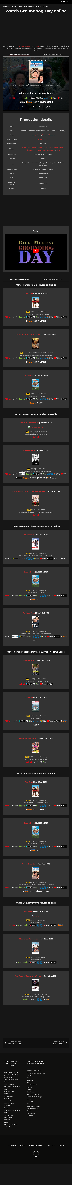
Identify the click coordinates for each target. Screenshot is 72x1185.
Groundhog (40, 148)
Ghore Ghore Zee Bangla (34, 1097)
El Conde (6, 1098)
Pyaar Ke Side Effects (29, 738)
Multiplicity (29, 535)
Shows (45, 6)
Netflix (14, 6)
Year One (29, 293)
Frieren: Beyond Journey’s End (36, 1073)
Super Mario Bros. (9, 1091)
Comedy (18, 46)
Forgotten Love (8, 1096)
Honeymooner (14, 1044)
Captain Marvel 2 (9, 1084)
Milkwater (28, 911)
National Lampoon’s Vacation (29, 334)
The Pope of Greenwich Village (28, 976)
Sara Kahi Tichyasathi (33, 1106)
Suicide (61, 148)
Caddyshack (29, 375)
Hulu (20, 6)
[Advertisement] (36, 29)
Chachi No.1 (30, 1115)
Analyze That (29, 613)
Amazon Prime (29, 6)
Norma (6, 1108)
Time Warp (37, 150)
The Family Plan (8, 1127)
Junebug (29, 697)
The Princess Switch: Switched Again (28, 491)
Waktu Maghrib (8, 1117)
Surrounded (7, 1101)
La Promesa (30, 1101)
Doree (29, 1111)
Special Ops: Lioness (33, 1094)
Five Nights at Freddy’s (10, 1124)
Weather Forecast (48, 150)
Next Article (59, 1041)
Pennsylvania (53, 148)
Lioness (29, 1075)
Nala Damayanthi (32, 1085)
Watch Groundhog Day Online (19, 54)
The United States (43, 139)
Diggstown (58, 1044)
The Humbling (28, 660)
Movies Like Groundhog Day (53, 54)
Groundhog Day (29, 864)
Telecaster (29, 150)
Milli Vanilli (7, 1094)
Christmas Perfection (28, 939)
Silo (28, 1078)
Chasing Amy (29, 450)
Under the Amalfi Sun (29, 423)
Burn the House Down (33, 1071)
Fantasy (28, 46)
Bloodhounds (31, 1092)
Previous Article (14, 1041)
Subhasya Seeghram (33, 1108)
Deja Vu (33, 148)
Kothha (29, 1099)
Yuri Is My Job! (31, 1113)
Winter (58, 150)
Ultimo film (7, 1120)
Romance (36, 46)
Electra (29, 1089)
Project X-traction (9, 1103)
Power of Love (8, 1115)
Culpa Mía (7, 1105)
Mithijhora (30, 1080)
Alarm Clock (26, 148)
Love (46, 148)
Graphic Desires (8, 1077)
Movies (38, 6)
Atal (28, 1082)
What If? (6, 1122)
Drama (23, 46)
